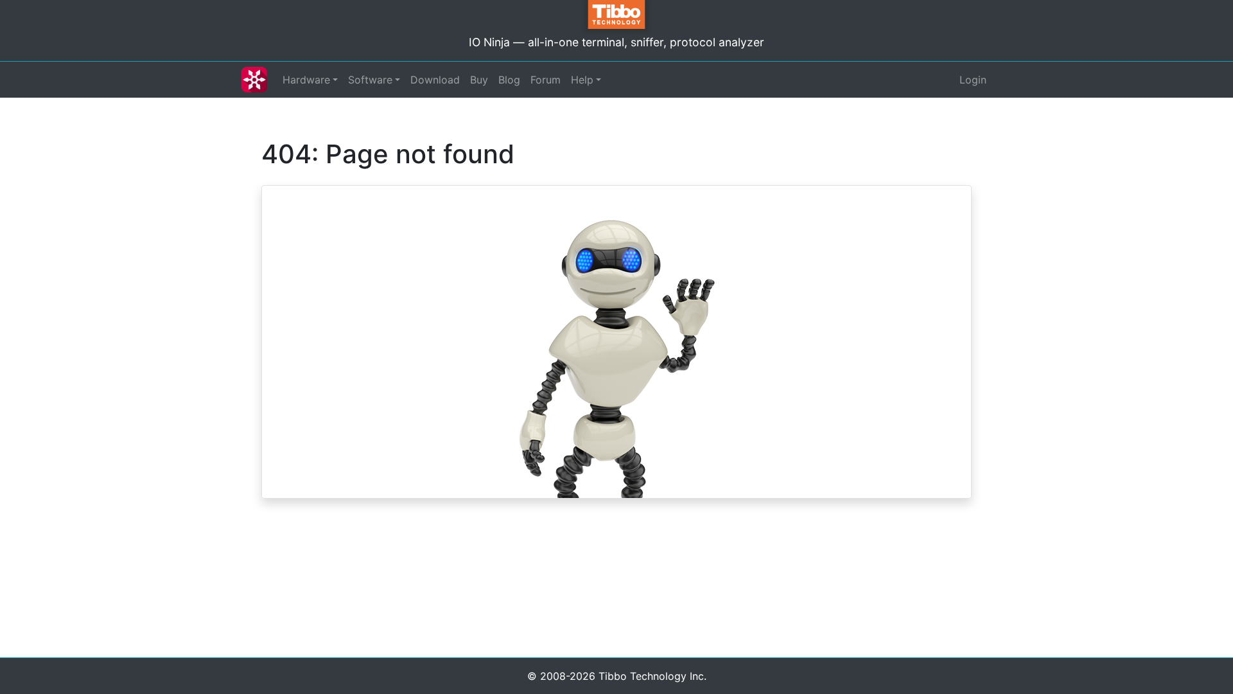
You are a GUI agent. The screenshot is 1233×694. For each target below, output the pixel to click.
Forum (545, 79)
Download (435, 79)
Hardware (306, 79)
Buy (479, 79)
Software (370, 79)
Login (972, 79)
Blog (509, 79)
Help (582, 79)
